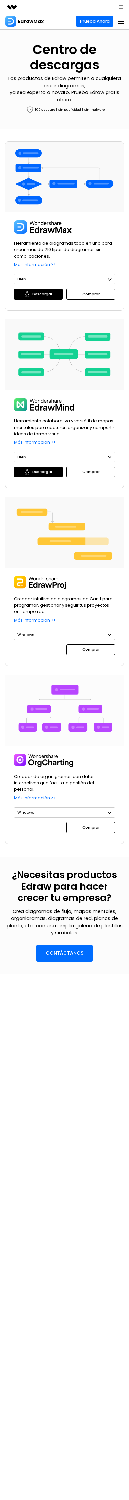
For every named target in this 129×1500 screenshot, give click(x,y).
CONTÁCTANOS (65, 953)
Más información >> (35, 264)
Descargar (42, 294)
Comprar (91, 294)
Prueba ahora (95, 21)
